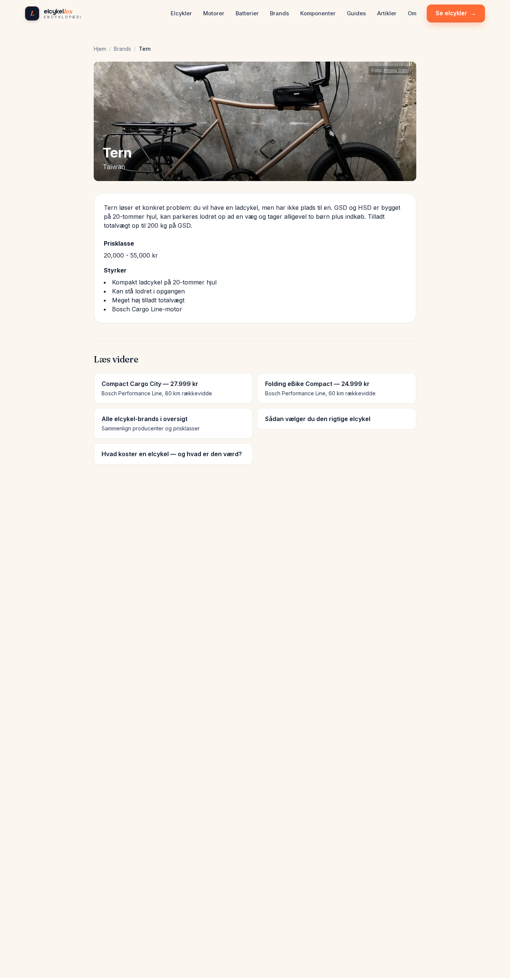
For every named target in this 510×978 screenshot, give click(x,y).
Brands (122, 49)
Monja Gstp (396, 70)
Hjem (100, 49)
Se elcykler (456, 13)
